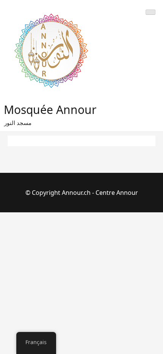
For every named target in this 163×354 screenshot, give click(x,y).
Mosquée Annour (50, 109)
